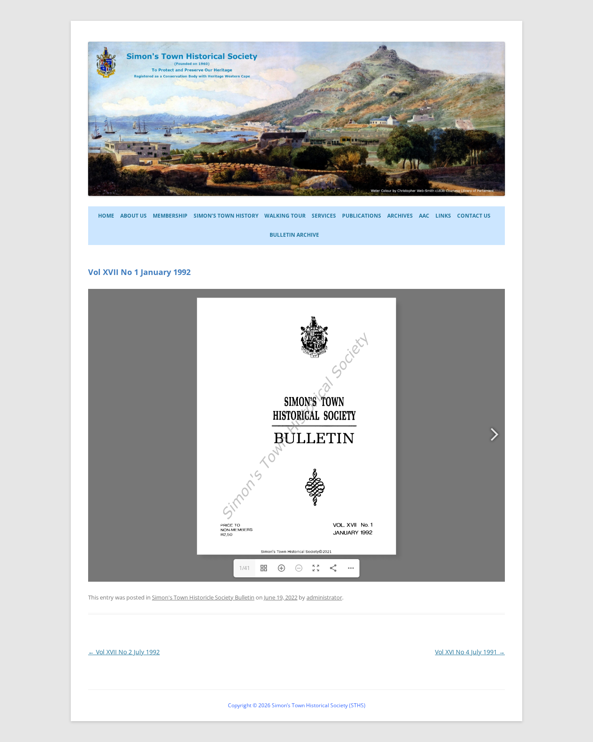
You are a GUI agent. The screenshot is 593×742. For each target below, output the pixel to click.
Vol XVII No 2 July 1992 (124, 652)
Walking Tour (285, 215)
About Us (133, 215)
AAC (424, 215)
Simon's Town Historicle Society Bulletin (203, 597)
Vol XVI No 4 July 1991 (470, 652)
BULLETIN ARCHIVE (294, 234)
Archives (400, 215)
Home (106, 215)
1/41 (244, 568)
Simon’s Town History (226, 215)
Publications (361, 215)
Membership (170, 215)
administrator (324, 597)
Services (324, 215)
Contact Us (474, 215)
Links (443, 215)
